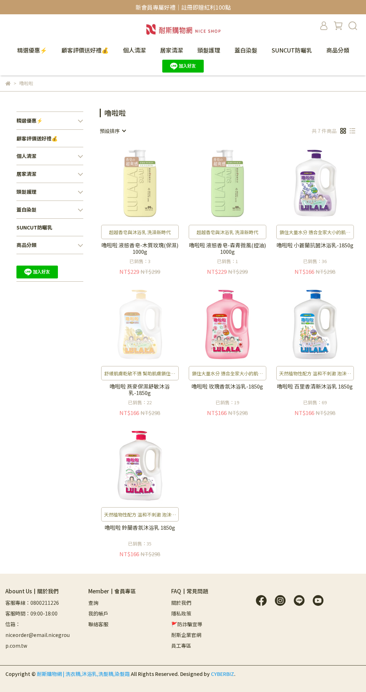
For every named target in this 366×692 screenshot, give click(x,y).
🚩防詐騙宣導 (186, 624)
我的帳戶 (98, 613)
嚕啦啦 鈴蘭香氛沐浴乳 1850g (140, 527)
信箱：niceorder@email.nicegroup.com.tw (37, 635)
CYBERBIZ (222, 673)
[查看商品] (130, 183)
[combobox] (112, 130)
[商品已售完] (150, 324)
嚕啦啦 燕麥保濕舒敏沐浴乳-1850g (140, 389)
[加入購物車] (150, 183)
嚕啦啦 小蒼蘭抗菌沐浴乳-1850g (315, 245)
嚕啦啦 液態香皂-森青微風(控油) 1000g (227, 248)
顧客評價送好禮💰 (85, 50)
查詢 (93, 602)
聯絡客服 (98, 624)
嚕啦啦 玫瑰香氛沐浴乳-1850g (227, 386)
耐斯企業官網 (186, 634)
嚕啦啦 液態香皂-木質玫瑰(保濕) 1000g (140, 248)
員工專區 (181, 645)
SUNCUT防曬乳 (292, 50)
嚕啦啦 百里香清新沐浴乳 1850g (315, 386)
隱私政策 (181, 613)
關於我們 (181, 602)
